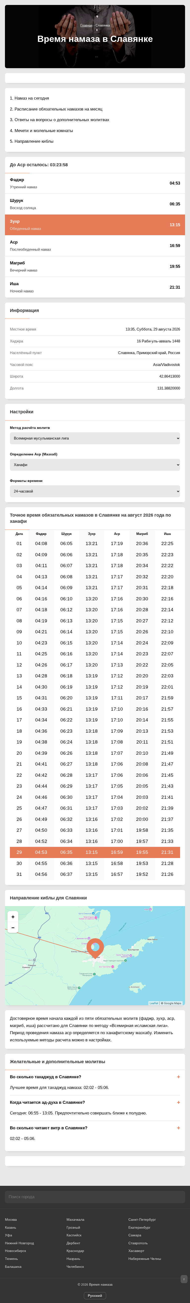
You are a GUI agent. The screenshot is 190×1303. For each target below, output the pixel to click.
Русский (95, 1296)
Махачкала (75, 1219)
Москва (11, 1219)
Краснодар (75, 1251)
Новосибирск (15, 1251)
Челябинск (75, 1267)
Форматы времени (26, 481)
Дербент (73, 1243)
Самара (134, 1235)
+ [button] (13, 916)
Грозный (73, 1227)
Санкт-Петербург (142, 1219)
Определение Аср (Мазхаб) (33, 454)
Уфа (8, 1235)
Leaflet (154, 1003)
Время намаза (101, 1284)
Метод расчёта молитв (30, 428)
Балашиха (13, 1267)
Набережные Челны (144, 1259)
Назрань (73, 1259)
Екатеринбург (139, 1227)
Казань (10, 1227)
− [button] (13, 927)
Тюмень (11, 1259)
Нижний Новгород (19, 1243)
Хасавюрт (136, 1251)
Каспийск (74, 1235)
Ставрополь (138, 1243)
